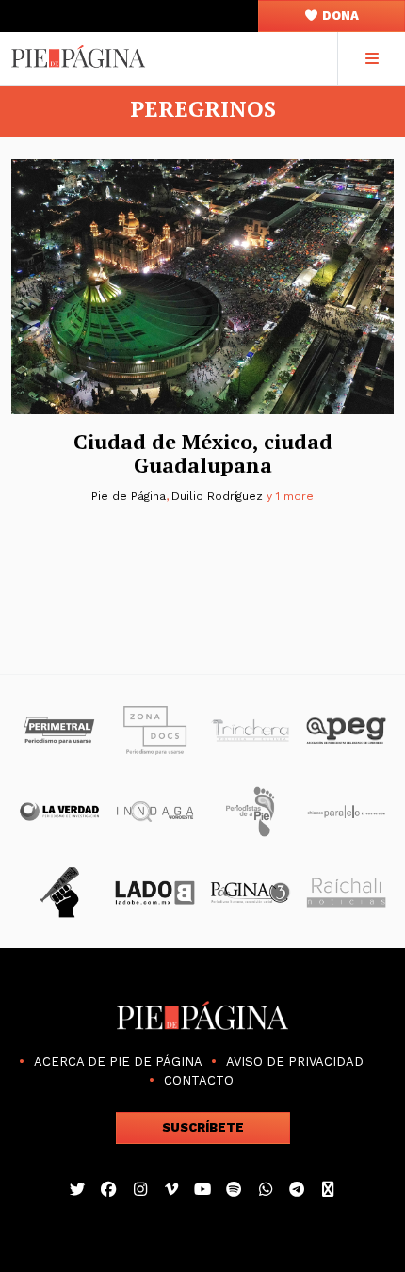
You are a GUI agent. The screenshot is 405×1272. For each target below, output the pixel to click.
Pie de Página (128, 496)
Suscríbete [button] (203, 1127)
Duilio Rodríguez (217, 496)
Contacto (199, 1080)
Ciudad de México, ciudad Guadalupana (202, 452)
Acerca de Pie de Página (118, 1062)
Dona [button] (339, 15)
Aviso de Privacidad (295, 1062)
